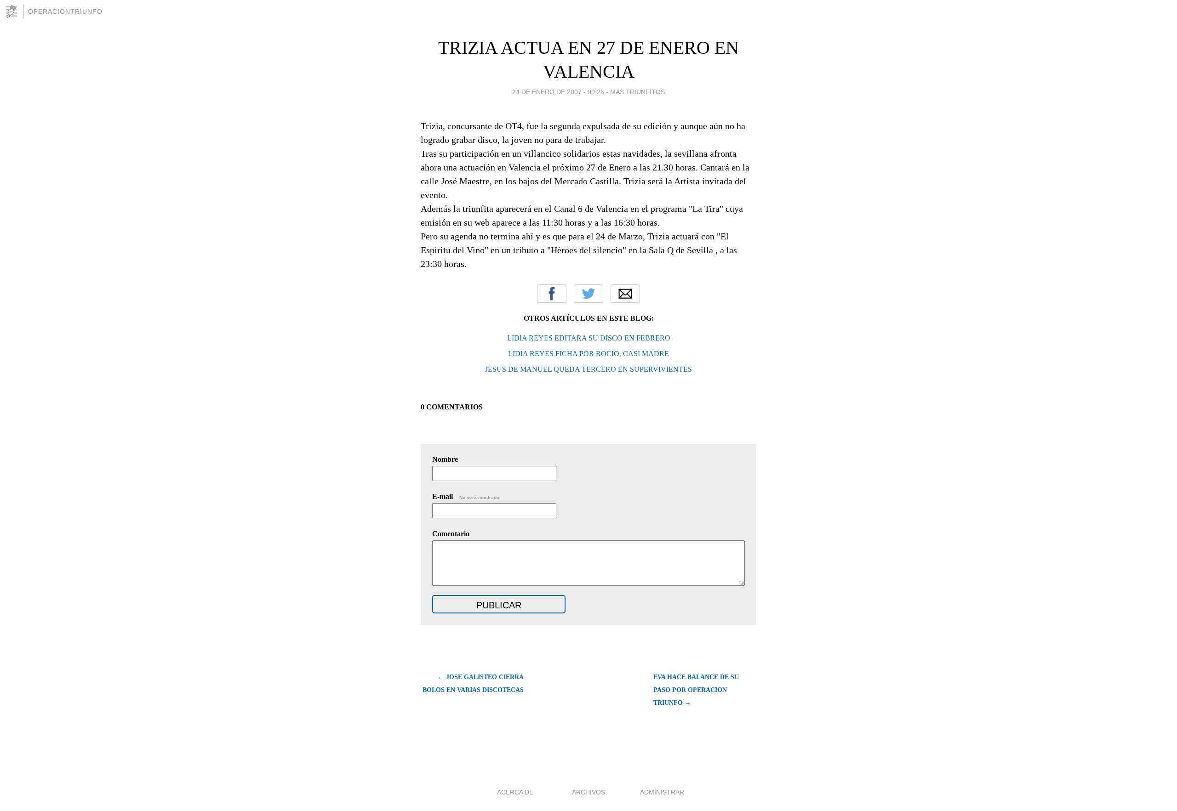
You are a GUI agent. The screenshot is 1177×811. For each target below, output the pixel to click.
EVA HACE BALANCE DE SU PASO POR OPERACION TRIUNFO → (696, 690)
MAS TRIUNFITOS (637, 92)
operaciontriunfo (65, 11)
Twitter (588, 293)
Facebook (551, 293)
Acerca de (515, 792)
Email (625, 293)
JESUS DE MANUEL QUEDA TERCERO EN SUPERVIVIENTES (588, 369)
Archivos (588, 792)
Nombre (445, 459)
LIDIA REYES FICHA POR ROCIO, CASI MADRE (588, 353)
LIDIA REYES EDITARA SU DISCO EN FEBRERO (588, 338)
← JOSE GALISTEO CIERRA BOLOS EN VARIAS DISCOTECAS (473, 683)
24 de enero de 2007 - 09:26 (558, 92)
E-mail (466, 496)
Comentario (450, 534)
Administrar (662, 792)
